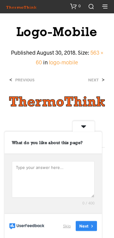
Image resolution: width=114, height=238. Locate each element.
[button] (75, 6)
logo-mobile (63, 62)
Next (93, 80)
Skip (67, 225)
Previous (24, 80)
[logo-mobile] (57, 101)
